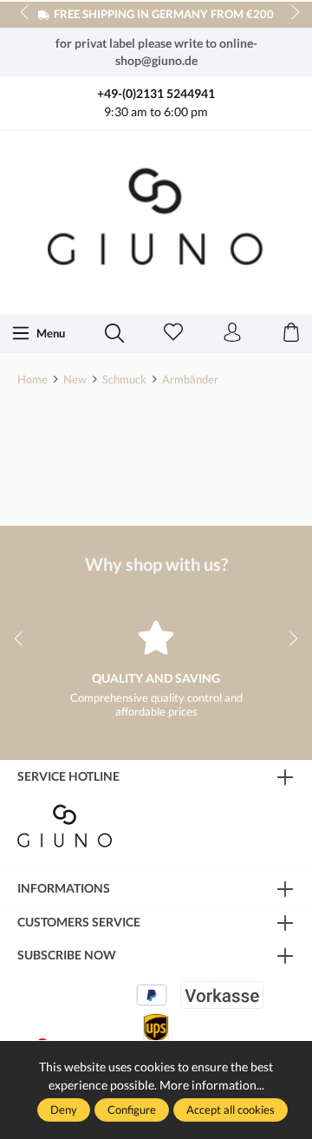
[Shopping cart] (291, 333)
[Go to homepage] (156, 220)
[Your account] (232, 333)
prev (26, 13)
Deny (63, 1109)
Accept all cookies (230, 1109)
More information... (211, 1084)
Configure (131, 1109)
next (290, 13)
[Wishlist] (173, 333)
